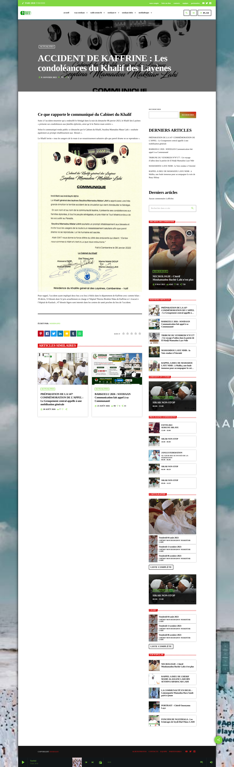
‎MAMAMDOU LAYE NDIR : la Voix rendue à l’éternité (172, 166)
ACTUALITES (47, 47)
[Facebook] (210, 3)
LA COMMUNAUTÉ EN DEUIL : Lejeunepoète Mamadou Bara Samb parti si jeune (177, 693)
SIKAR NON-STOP (164, 402)
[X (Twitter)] (207, 3)
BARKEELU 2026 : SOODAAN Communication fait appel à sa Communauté (113, 397)
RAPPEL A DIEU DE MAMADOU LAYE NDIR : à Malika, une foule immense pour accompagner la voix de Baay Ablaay (172, 174)
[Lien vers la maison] (25, 12)
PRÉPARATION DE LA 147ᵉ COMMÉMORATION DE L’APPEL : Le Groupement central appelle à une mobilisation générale (172, 141)
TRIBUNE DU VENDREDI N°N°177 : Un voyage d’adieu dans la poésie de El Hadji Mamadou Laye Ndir (177, 338)
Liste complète (161, 567)
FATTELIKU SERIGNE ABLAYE (169, 426)
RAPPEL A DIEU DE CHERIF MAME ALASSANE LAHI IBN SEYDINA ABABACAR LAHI (175, 679)
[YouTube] (203, 3)
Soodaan (53, 752)
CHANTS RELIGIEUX (163, 397)
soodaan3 (55, 324)
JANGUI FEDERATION (171, 453)
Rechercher (155, 109)
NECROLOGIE (160, 271)
